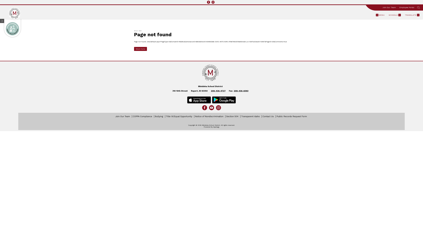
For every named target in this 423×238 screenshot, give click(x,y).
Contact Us (268, 116)
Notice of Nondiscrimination (209, 116)
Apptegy (216, 127)
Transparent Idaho (250, 116)
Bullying (159, 116)
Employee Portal (406, 7)
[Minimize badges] (2, 21)
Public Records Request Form (292, 116)
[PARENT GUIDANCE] (12, 28)
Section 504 (232, 116)
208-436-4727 (218, 91)
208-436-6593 (241, 91)
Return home (140, 49)
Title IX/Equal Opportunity (179, 116)
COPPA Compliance (142, 116)
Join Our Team (389, 7)
